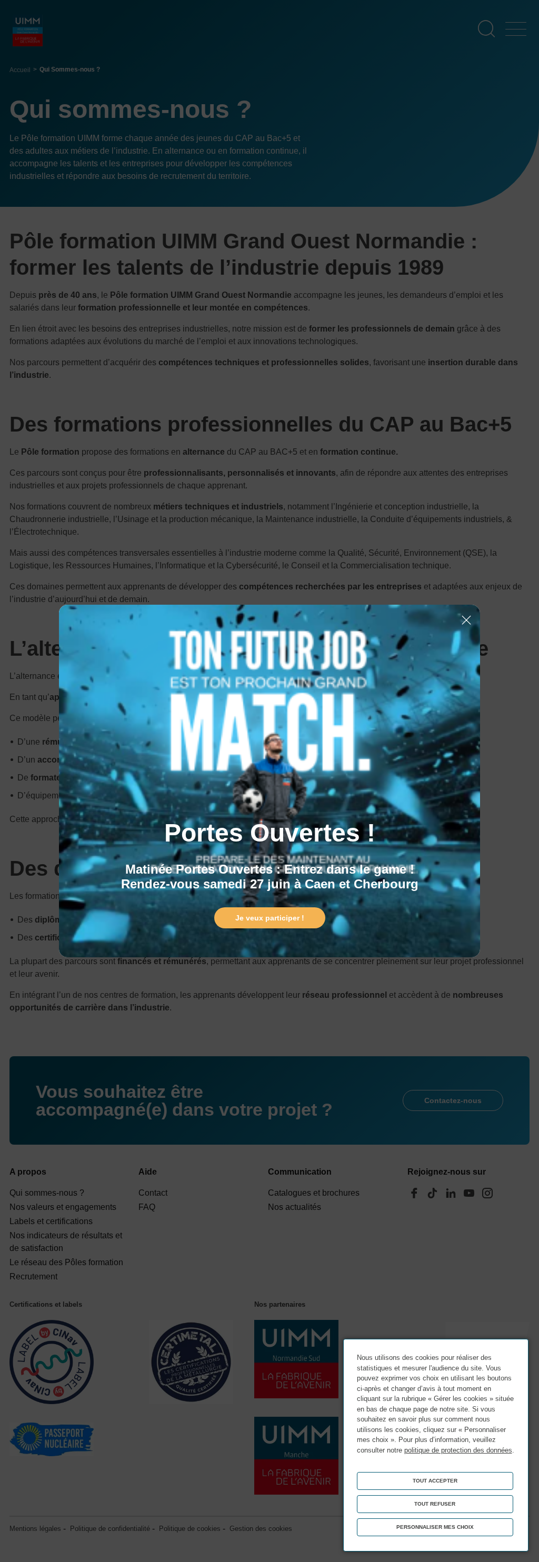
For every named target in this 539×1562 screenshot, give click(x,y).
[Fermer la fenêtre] (466, 621)
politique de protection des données (458, 1450)
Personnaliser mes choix (435, 1527)
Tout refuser (434, 1504)
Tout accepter (435, 1481)
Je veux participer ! (269, 918)
